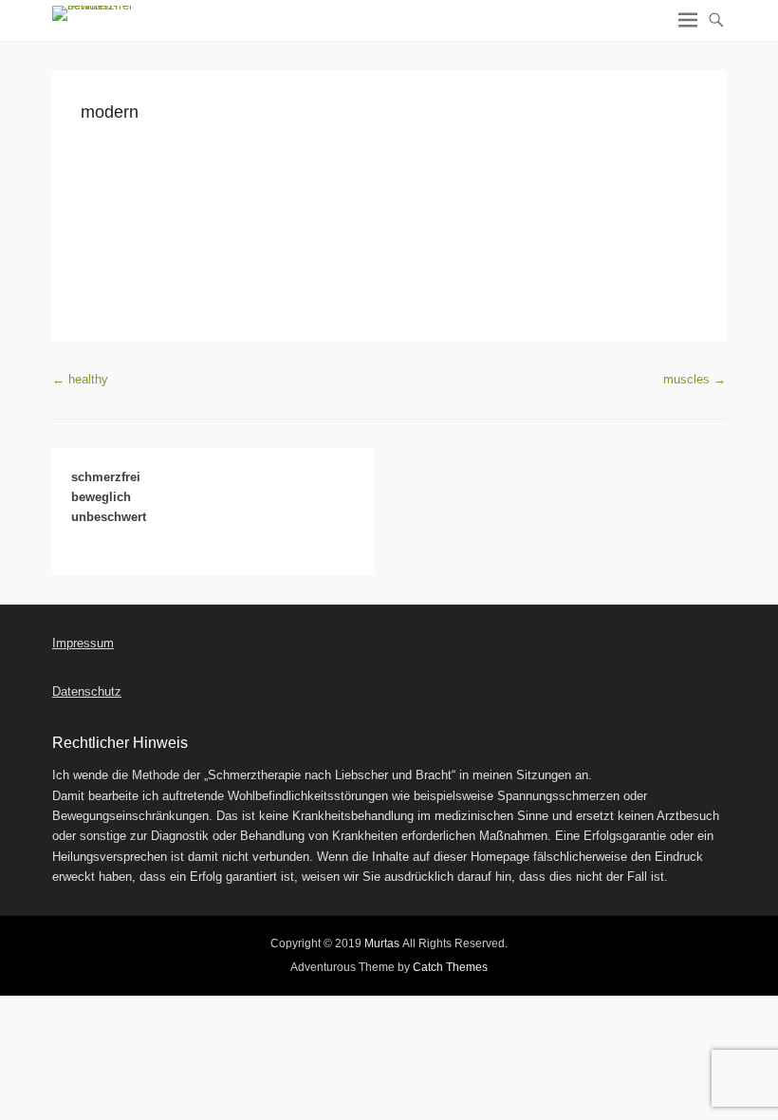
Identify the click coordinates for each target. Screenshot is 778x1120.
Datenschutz (86, 691)
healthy (80, 379)
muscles (694, 379)
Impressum (83, 643)
